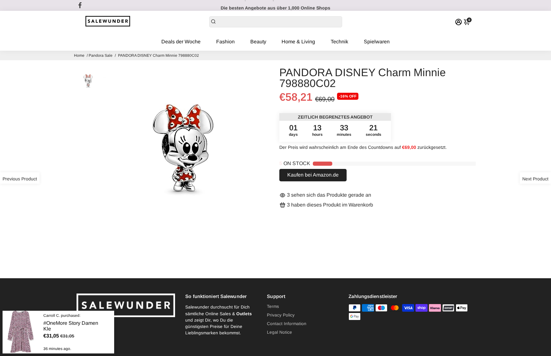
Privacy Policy (281, 315)
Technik (339, 41)
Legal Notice (279, 332)
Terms (273, 306)
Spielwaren (377, 41)
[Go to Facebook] (80, 5)
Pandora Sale (101, 55)
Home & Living (298, 41)
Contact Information (286, 323)
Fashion (225, 41)
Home (79, 55)
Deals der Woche (181, 41)
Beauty (258, 41)
